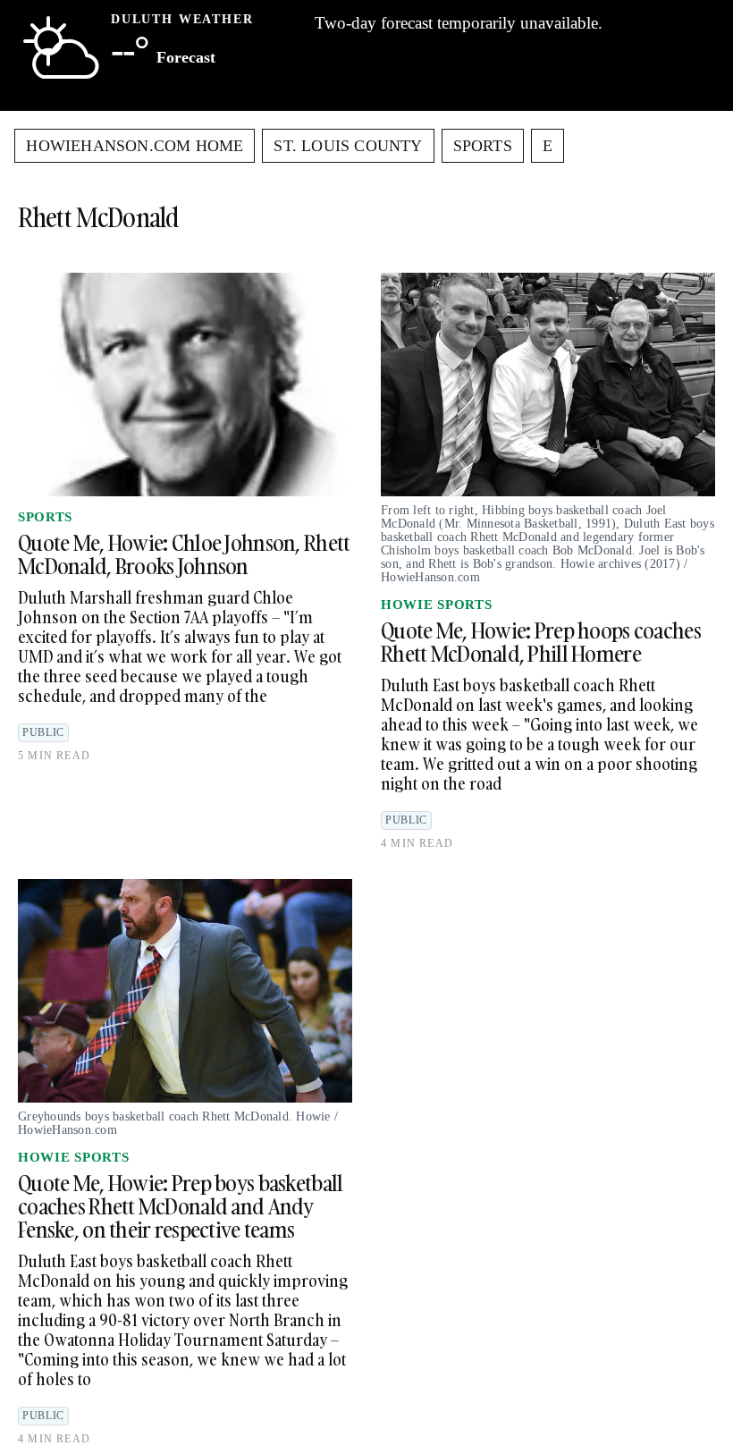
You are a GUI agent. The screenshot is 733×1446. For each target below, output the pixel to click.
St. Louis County (348, 146)
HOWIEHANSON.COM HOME (134, 146)
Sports (482, 146)
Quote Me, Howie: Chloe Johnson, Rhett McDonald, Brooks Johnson (184, 554)
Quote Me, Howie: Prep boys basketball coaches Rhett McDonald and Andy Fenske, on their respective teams (180, 1206)
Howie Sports (436, 604)
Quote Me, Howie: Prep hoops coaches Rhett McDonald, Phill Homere (541, 641)
